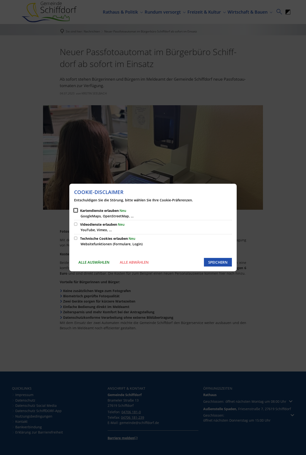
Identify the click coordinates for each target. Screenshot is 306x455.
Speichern (218, 262)
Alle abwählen (134, 262)
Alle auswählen (93, 262)
